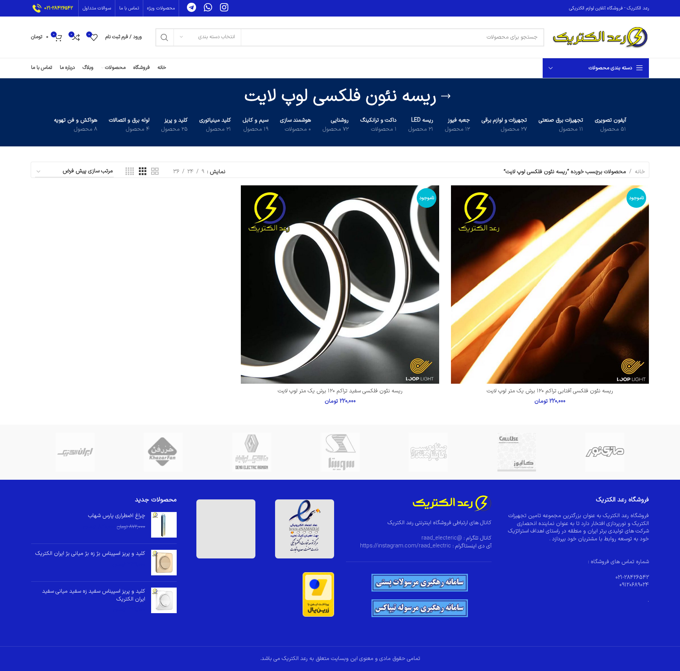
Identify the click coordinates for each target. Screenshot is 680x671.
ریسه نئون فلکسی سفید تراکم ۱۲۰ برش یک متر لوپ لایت (340, 391)
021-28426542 (58, 8)
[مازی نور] (605, 452)
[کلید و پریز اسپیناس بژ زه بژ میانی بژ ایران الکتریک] (164, 562)
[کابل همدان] (428, 452)
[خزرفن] (163, 452)
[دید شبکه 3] (142, 171)
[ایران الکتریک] (75, 452)
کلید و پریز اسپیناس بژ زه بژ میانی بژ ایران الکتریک (90, 554)
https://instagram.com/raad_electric (405, 546)
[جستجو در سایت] (164, 37)
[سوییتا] (340, 452)
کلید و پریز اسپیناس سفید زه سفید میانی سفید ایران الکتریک (93, 595)
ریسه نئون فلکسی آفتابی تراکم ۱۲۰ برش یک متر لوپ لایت (550, 391)
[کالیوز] (516, 452)
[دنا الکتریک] (252, 452)
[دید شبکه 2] (155, 171)
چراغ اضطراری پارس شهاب (116, 516)
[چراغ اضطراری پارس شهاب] (164, 525)
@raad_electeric (441, 538)
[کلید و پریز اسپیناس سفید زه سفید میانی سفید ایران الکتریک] (164, 601)
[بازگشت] (446, 96)
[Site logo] (600, 37)
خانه (640, 172)
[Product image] (550, 284)
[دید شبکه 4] (130, 171)
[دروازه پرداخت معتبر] (318, 594)
